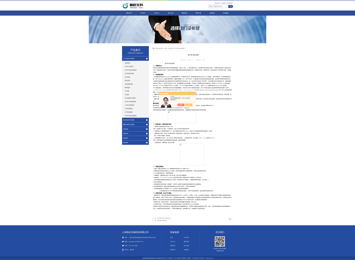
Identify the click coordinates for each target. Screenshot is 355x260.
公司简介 (143, 13)
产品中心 (156, 13)
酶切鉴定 (127, 87)
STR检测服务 (129, 112)
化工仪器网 (177, 258)
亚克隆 (127, 94)
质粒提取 (127, 80)
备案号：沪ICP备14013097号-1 (196, 258)
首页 (165, 48)
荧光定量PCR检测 (130, 98)
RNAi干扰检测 (129, 66)
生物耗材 (125, 138)
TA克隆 (127, 91)
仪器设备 (125, 129)
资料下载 (198, 13)
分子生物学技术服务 (129, 58)
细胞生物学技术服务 (129, 124)
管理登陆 (183, 258)
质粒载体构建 (129, 84)
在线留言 (223, 3)
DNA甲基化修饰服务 (131, 70)
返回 (230, 219)
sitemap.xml (209, 258)
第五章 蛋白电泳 (162, 220)
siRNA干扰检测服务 (130, 101)
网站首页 (217, 3)
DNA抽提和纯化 (129, 73)
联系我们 (230, 3)
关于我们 (186, 237)
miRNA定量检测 (129, 105)
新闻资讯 (184, 13)
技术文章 (170, 13)
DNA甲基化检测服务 (131, 115)
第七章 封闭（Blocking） (164, 218)
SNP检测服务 (129, 108)
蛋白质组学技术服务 (129, 120)
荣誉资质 (186, 241)
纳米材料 (125, 142)
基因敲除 (127, 63)
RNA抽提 (127, 77)
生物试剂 (125, 133)
